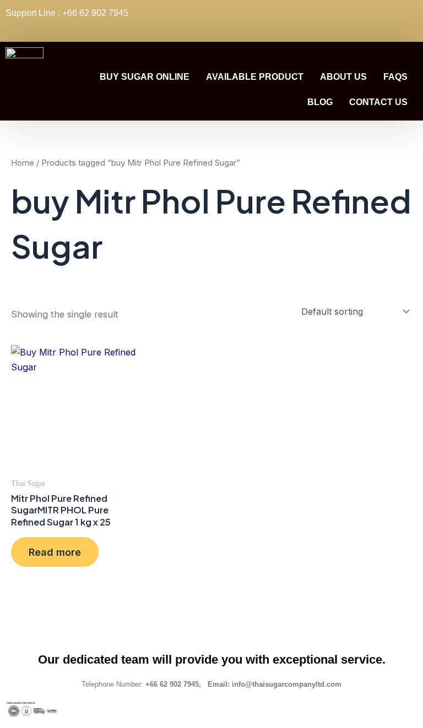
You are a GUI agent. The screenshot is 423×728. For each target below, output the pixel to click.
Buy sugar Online (144, 76)
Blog (320, 102)
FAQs (395, 76)
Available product (254, 76)
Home (22, 162)
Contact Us (378, 102)
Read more (55, 552)
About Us (343, 76)
